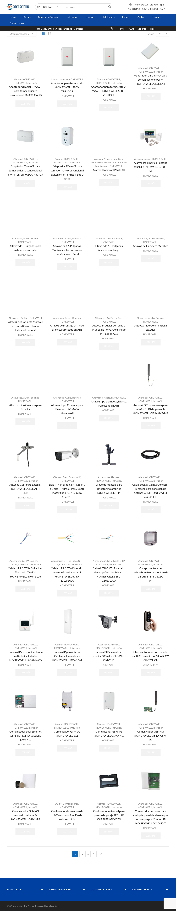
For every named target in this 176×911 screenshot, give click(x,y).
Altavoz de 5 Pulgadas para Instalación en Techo (25, 248)
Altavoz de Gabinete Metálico (150, 245)
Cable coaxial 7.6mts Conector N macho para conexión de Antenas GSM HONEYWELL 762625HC (150, 490)
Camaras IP (74, 477)
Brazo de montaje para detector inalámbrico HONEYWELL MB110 (109, 488)
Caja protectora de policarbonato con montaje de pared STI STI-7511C (150, 572)
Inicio (13, 16)
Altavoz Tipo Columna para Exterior (150, 327)
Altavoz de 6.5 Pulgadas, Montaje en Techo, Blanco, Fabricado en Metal (67, 250)
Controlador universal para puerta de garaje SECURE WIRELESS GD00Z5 (109, 815)
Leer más (25, 103)
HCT (83, 28)
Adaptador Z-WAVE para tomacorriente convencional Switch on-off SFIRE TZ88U (67, 170)
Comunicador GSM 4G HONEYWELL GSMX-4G (109, 733)
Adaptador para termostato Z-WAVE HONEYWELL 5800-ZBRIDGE (109, 91)
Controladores (70, 803)
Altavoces (16, 238)
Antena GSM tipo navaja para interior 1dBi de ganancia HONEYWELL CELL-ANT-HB (150, 409)
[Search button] (110, 7)
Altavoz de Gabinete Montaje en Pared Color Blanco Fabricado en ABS (25, 326)
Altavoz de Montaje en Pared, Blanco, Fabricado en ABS (67, 327)
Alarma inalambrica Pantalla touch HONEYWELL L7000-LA (150, 166)
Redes (125, 16)
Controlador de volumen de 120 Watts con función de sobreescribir (67, 815)
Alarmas (98, 158)
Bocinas (35, 238)
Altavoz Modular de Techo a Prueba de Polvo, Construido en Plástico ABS (109, 329)
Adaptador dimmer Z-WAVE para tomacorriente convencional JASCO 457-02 (25, 91)
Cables (22, 564)
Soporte (142, 28)
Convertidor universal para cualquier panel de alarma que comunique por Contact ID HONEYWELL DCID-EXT (150, 817)
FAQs (131, 28)
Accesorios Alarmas (108, 477)
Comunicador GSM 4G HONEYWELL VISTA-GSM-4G (150, 735)
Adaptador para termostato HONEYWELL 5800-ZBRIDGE (67, 87)
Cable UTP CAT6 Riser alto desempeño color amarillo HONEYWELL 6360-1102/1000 (67, 574)
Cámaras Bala (60, 477)
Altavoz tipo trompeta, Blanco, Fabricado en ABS (109, 403)
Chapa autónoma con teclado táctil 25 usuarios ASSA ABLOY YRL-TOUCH (150, 656)
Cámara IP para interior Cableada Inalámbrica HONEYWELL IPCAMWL (67, 656)
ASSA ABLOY (150, 664)
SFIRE (67, 179)
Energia (90, 16)
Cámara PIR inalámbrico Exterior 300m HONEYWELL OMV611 (109, 656)
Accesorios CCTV (19, 560)
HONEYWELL (20, 82)
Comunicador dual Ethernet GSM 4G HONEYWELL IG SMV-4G (25, 735)
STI (150, 581)
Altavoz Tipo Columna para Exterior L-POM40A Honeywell (67, 409)
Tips (152, 28)
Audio (141, 16)
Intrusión (72, 16)
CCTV (26, 16)
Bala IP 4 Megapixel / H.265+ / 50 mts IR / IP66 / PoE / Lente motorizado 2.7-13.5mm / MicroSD (67, 490)
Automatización (59, 79)
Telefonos (107, 16)
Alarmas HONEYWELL (25, 79)
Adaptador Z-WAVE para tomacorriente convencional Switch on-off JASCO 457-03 (25, 170)
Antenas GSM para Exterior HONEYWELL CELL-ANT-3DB (25, 488)
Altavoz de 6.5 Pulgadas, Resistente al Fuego (109, 248)
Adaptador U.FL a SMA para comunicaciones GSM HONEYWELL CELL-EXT (150, 79)
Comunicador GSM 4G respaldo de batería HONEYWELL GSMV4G (25, 815)
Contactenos (17, 23)
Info (122, 28)
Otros (155, 16)
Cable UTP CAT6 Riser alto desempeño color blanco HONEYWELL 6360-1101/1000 (109, 574)
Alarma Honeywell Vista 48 (109, 169)
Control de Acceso (48, 16)
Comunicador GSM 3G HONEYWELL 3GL (67, 733)
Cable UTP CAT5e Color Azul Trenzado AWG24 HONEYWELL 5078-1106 (25, 572)
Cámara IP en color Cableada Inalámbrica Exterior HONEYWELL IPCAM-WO (25, 656)
